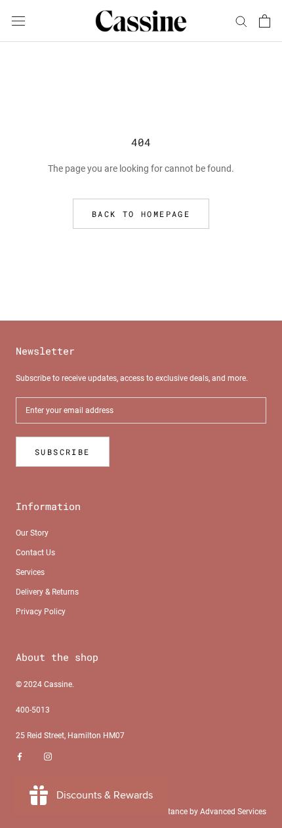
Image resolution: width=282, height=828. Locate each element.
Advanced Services (233, 811)
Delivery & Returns (47, 592)
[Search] (241, 20)
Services (30, 572)
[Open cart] (264, 21)
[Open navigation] (18, 21)
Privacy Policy (41, 611)
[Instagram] (48, 756)
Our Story (32, 533)
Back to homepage (141, 213)
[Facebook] (20, 756)
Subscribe (63, 451)
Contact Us (35, 552)
